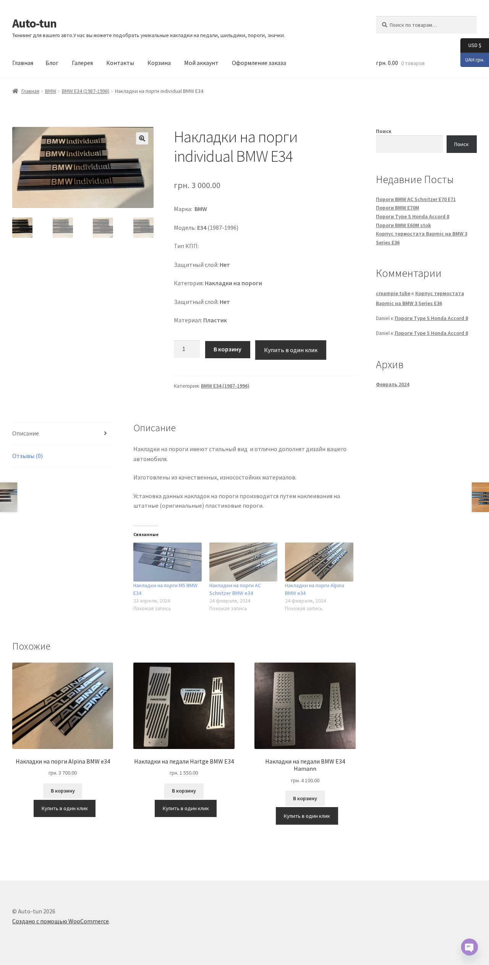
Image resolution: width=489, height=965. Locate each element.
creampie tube (393, 293)
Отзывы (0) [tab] (27, 456)
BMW (50, 91)
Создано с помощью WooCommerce (60, 921)
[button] (142, 138)
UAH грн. (472, 59)
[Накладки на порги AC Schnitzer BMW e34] (243, 562)
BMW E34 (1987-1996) (85, 91)
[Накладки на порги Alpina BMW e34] (319, 562)
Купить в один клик (290, 350)
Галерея (82, 63)
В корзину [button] (63, 790)
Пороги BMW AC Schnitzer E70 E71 (416, 199)
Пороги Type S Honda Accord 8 (412, 216)
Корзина (159, 63)
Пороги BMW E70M (397, 207)
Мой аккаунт (201, 63)
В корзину (227, 349)
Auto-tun (34, 23)
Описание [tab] (25, 433)
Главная (22, 63)
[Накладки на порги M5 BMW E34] (167, 562)
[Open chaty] (469, 947)
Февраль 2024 (392, 384)
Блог (51, 63)
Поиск (384, 131)
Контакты (120, 63)
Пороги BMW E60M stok (403, 225)
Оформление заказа (259, 63)
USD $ (470, 45)
